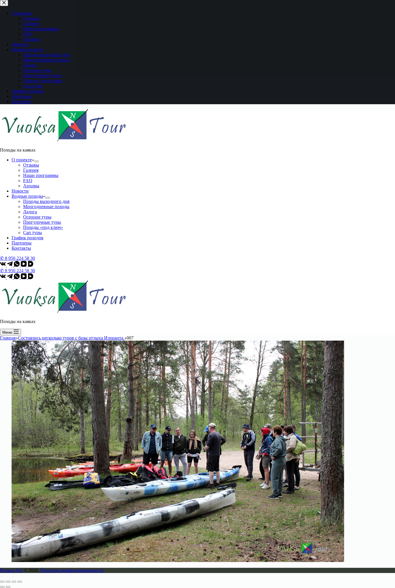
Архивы (31, 185)
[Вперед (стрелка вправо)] (8, 587)
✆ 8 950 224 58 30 (17, 258)
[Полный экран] (14, 582)
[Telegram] (10, 265)
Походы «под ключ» (43, 227)
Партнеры (22, 242)
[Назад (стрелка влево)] (2, 587)
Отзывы (31, 165)
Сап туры (32, 232)
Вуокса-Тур (11, 570)
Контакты (21, 248)
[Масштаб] (19, 582)
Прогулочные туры (42, 222)
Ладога (30, 211)
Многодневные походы (46, 206)
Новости (20, 190)
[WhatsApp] (17, 265)
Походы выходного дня (46, 201)
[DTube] (31, 265)
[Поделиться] (8, 582)
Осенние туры (37, 216)
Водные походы (27, 196)
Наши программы (40, 175)
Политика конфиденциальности (72, 570)
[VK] (3, 265)
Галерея (30, 170)
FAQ (27, 180)
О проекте (22, 159)
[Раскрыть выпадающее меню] (36, 161)
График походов (27, 237)
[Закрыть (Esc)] (2, 582)
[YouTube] (24, 265)
